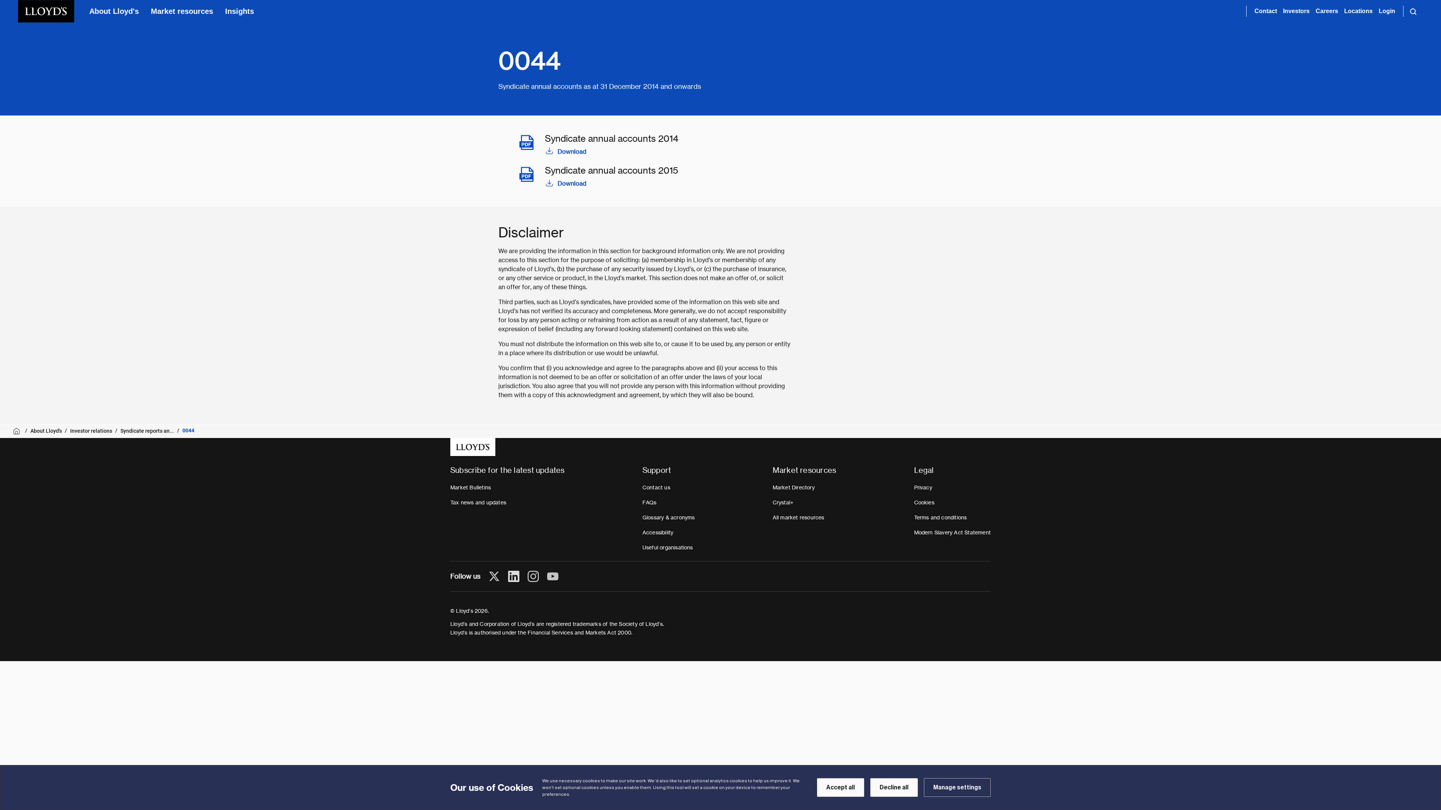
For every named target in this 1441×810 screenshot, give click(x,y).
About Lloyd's (114, 11)
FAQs (649, 502)
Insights (239, 11)
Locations (1358, 11)
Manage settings (957, 787)
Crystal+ (783, 502)
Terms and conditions (940, 517)
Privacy (923, 487)
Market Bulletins (470, 487)
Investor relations (91, 431)
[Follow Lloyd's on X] (494, 576)
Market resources (182, 11)
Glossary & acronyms (668, 517)
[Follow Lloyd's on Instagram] (533, 576)
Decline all (894, 787)
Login (1387, 11)
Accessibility (658, 532)
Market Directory (794, 487)
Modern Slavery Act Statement (952, 532)
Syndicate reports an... (147, 431)
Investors (1296, 11)
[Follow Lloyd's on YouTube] (553, 576)
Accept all (840, 787)
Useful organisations (667, 547)
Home (18, 431)
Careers (1327, 11)
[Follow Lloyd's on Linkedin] (514, 576)
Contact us (656, 487)
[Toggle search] (1413, 11)
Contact (1265, 11)
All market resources (798, 517)
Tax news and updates (478, 502)
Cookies (924, 502)
